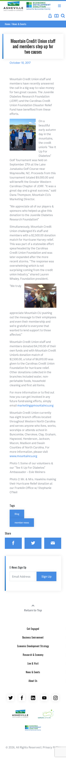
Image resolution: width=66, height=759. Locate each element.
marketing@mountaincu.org (35, 405)
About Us (33, 681)
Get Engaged (33, 629)
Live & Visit (33, 663)
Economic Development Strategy (33, 646)
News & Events (19, 24)
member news (22, 522)
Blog (17, 513)
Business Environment (33, 637)
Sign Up (46, 576)
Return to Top (33, 610)
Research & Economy (33, 655)
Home (7, 24)
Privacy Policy (52, 747)
